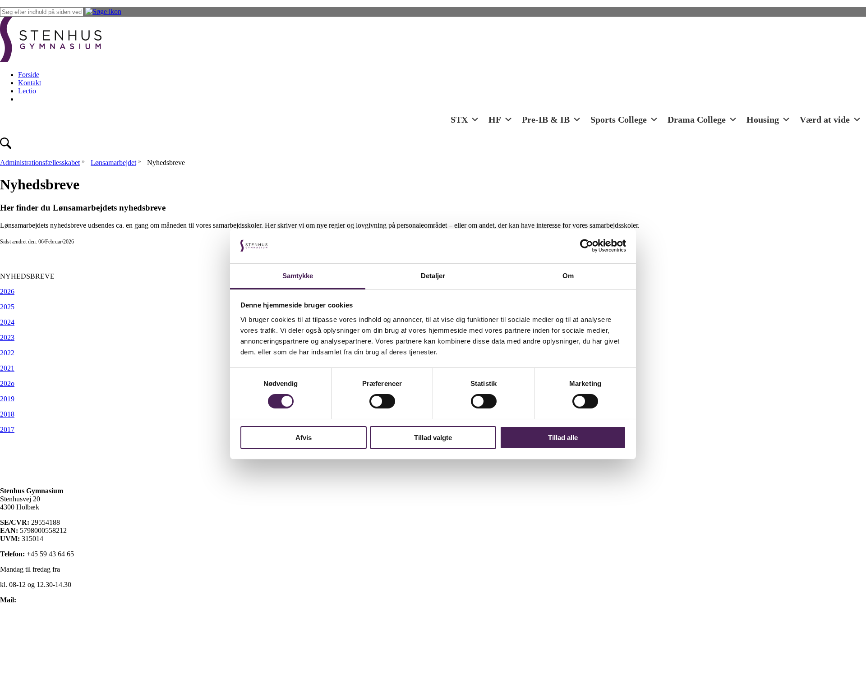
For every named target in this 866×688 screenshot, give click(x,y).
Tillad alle (563, 437)
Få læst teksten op (25, 646)
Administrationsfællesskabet (40, 162)
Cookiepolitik (19, 630)
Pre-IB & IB (546, 119)
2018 (7, 414)
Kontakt (29, 83)
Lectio (27, 91)
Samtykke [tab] (297, 276)
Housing (762, 119)
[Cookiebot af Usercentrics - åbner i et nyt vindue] (586, 245)
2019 (7, 399)
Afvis (303, 437)
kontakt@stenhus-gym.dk (54, 600)
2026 (7, 291)
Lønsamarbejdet (113, 162)
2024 (7, 322)
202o (7, 383)
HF (494, 119)
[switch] (382, 401)
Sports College (618, 119)
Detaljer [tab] (433, 276)
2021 (7, 368)
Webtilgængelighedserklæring (42, 661)
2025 (7, 307)
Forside (28, 74)
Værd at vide (825, 119)
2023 (7, 337)
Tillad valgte (433, 437)
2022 (7, 353)
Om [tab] (568, 276)
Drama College (697, 119)
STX (459, 119)
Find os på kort (21, 615)
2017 (7, 429)
